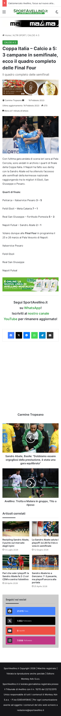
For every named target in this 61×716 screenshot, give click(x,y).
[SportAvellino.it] (31, 12)
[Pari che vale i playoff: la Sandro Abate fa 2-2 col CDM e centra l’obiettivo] (15, 562)
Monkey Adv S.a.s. (30, 678)
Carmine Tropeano (13, 100)
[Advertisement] (30, 377)
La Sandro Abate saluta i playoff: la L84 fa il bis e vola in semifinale (45, 542)
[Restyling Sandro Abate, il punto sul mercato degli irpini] (15, 528)
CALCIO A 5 (33, 35)
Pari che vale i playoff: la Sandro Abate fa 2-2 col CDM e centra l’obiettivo (15, 576)
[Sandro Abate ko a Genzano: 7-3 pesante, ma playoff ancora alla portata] (45, 562)
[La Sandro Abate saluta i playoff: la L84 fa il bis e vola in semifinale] (45, 528)
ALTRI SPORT (19, 35)
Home (7, 35)
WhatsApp (32, 308)
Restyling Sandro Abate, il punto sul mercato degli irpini (15, 542)
